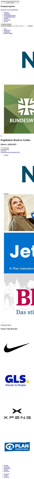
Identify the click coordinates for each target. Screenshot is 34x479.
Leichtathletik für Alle (9, 17)
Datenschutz (7, 468)
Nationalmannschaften (10, 15)
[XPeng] (17, 429)
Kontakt (6, 465)
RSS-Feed (6, 471)
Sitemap (6, 469)
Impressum (7, 466)
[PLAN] (17, 462)
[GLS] (17, 396)
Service (6, 21)
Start (5, 29)
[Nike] (17, 363)
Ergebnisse (7, 31)
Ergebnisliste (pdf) (15, 152)
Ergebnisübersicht (5, 152)
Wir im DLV (7, 20)
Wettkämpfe (7, 14)
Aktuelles (6, 12)
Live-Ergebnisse (5, 149)
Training (6, 18)
